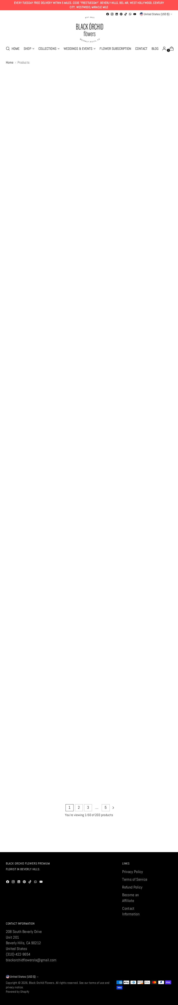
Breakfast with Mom (157, 669)
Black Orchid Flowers (41, 983)
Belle (123, 274)
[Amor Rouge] (21, 188)
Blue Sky (156, 402)
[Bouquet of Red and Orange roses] (55, 579)
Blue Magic (123, 402)
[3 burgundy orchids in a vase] (21, 124)
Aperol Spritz (89, 209)
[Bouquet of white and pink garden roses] (156, 579)
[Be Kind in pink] (55, 253)
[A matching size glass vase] (89, 124)
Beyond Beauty (21, 338)
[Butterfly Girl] (122, 717)
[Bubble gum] (89, 717)
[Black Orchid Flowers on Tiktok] (125, 14)
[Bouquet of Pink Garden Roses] (156, 446)
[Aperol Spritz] (89, 188)
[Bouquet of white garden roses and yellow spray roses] (21, 648)
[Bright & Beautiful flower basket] (21, 717)
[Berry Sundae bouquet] (156, 253)
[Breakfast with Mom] (156, 648)
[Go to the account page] (162, 48)
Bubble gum (89, 738)
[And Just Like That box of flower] (55, 188)
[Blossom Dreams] (55, 382)
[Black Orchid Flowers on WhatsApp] (130, 14)
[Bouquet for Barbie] (55, 446)
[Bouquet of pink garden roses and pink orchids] (55, 510)
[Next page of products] (113, 807)
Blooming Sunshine (157, 338)
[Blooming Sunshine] (156, 317)
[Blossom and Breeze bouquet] (21, 382)
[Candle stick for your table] (156, 717)
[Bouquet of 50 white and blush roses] (89, 446)
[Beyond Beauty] (21, 317)
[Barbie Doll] (122, 188)
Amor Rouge (21, 209)
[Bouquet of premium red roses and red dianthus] (156, 510)
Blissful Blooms (89, 338)
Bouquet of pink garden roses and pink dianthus (21, 536)
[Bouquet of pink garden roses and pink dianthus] (21, 510)
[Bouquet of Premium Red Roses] (122, 510)
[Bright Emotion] (55, 717)
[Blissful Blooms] (89, 317)
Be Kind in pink (55, 274)
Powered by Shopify (17, 992)
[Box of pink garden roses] (89, 648)
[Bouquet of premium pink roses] (89, 510)
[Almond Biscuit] (156, 124)
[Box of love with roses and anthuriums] (55, 648)
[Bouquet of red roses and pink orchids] (89, 579)
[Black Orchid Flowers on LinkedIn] (116, 14)
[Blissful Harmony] (122, 317)
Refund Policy (132, 887)
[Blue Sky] (156, 382)
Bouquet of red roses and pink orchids (88, 604)
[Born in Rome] (21, 446)
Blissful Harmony (123, 338)
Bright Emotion (55, 738)
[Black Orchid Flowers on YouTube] (134, 14)
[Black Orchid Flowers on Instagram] (112, 14)
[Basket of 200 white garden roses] (156, 188)
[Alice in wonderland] (122, 124)
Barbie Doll (122, 209)
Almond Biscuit (157, 145)
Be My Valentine (88, 274)
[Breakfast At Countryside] (122, 648)
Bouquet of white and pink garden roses (156, 604)
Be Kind (21, 274)
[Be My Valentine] (89, 253)
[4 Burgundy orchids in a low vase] (55, 124)
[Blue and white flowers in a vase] (89, 382)
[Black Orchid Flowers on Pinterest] (121, 14)
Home (9, 62)
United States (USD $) (157, 14)
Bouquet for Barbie (55, 467)
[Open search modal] (7, 48)
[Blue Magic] (122, 382)
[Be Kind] (21, 253)
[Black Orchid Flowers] (89, 30)
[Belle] (122, 253)
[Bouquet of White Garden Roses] (122, 579)
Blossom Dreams (55, 402)
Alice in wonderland (123, 145)
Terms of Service (134, 879)
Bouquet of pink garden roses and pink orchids (55, 536)
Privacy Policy (132, 871)
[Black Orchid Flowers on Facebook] (107, 14)
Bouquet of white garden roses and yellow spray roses (21, 674)
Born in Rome (21, 467)
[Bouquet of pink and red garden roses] (122, 446)
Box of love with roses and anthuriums (55, 674)
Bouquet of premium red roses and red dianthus (156, 536)
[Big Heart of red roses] (55, 317)
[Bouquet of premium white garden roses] (21, 579)
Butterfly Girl (123, 738)
